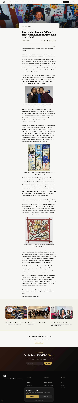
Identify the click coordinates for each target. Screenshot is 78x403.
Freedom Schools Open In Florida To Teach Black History (38, 323)
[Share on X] (45, 41)
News (26, 26)
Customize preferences (39, 400)
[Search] (61, 2)
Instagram (63, 377)
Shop (73, 1)
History (24, 40)
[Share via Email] (52, 41)
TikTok (62, 382)
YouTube (62, 385)
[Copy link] (55, 41)
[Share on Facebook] (47, 41)
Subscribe (66, 1)
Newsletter (46, 380)
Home (23, 26)
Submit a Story (39, 342)
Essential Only (45, 396)
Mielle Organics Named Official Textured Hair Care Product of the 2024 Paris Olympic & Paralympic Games (61, 324)
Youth (28, 40)
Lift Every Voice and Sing (48, 385)
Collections (29, 377)
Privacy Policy (28, 393)
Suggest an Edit (54, 46)
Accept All (32, 396)
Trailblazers (29, 380)
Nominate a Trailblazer (48, 382)
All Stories (28, 382)
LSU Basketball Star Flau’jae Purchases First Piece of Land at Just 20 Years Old (15, 323)
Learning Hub (29, 385)
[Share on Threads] (50, 41)
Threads (62, 380)
